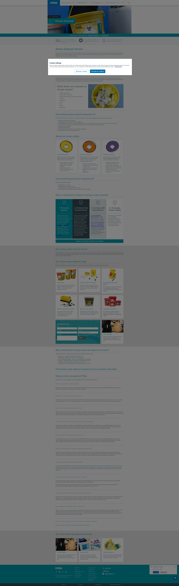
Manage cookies (81, 71)
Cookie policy (118, 66)
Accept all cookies (97, 71)
